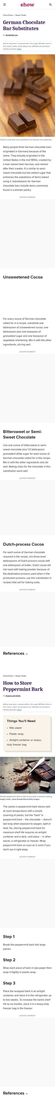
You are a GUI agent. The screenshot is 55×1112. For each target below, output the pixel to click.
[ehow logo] (27, 5)
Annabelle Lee (12, 35)
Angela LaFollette (13, 695)
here (19, 49)
